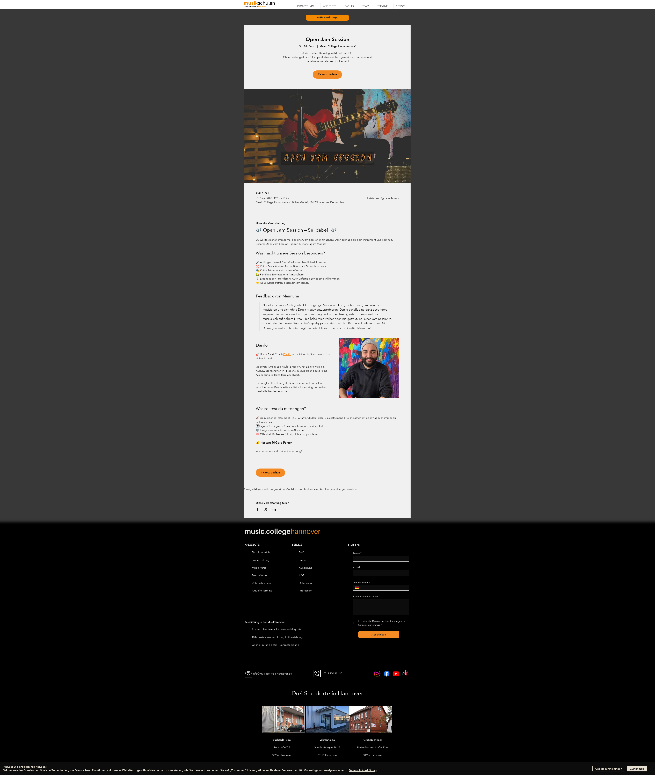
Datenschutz (306, 582)
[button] (331, 6)
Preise (302, 560)
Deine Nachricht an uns (366, 596)
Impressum (305, 590)
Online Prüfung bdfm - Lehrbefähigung (275, 644)
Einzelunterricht (261, 552)
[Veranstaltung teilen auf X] (265, 509)
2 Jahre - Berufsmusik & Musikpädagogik (276, 629)
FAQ (301, 552)
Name (357, 553)
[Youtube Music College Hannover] (396, 673)
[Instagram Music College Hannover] (377, 673)
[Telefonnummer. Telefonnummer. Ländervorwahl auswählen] (358, 587)
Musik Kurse (259, 567)
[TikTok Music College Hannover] (405, 673)
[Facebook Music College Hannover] (386, 673)
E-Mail (357, 567)
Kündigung (305, 567)
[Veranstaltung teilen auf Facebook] (257, 509)
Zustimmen (637, 768)
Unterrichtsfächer (262, 582)
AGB (301, 575)
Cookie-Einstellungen (608, 768)
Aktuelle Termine (262, 590)
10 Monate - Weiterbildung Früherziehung (277, 637)
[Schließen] (651, 768)
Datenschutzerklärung (363, 770)
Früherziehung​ (260, 560)
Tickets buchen (327, 74)
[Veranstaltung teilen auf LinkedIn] (274, 509)
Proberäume (259, 575)
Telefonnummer (361, 582)
